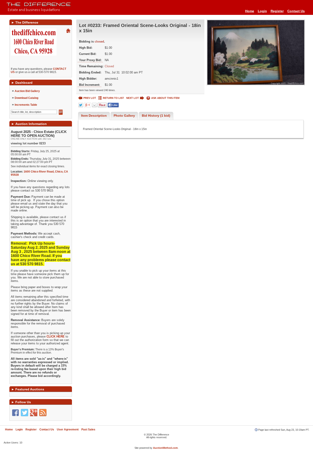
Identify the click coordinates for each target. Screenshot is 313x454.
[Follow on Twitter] (24, 412)
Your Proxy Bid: (90, 60)
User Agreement (68, 429)
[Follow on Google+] (33, 412)
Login (262, 11)
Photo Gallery (124, 115)
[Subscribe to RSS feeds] (43, 412)
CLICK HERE (56, 336)
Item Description (94, 115)
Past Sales (88, 429)
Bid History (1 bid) (156, 115)
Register (277, 11)
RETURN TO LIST (113, 98)
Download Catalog (26, 98)
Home (249, 11)
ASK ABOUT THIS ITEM (165, 98)
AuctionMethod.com (165, 447)
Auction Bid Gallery (27, 91)
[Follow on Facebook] (15, 412)
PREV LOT (89, 98)
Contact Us (296, 11)
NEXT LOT (132, 98)
